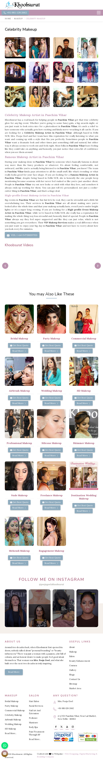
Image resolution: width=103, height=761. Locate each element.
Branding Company (45, 756)
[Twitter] (61, 726)
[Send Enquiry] (4, 753)
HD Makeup (10, 728)
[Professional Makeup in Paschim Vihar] (19, 423)
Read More (18, 350)
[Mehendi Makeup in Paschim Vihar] (19, 531)
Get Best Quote (20, 345)
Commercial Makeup (15, 710)
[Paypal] (63, 737)
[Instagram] (72, 726)
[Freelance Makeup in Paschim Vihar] (51, 475)
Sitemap (73, 684)
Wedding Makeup (13, 724)
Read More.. (10, 733)
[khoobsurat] (27, 5)
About (72, 647)
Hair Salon (34, 701)
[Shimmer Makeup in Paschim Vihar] (83, 423)
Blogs (71, 674)
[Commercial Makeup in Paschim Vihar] (83, 319)
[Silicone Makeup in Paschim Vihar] (51, 423)
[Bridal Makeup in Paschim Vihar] (19, 319)
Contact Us (74, 679)
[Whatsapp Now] (4, 745)
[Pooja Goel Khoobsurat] (16, 608)
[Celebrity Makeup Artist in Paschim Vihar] (87, 47)
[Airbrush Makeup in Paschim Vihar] (19, 371)
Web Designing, (72, 754)
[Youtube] (67, 726)
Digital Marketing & (88, 754)
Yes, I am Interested (23, 235)
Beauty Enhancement (79, 661)
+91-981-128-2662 (16, 12)
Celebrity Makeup (13, 715)
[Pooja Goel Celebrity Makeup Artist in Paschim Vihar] (63, 47)
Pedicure (33, 718)
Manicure (33, 722)
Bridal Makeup (12, 701)
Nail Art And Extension (35, 712)
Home (8, 18)
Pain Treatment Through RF (36, 733)
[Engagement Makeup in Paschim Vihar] (51, 531)
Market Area (75, 688)
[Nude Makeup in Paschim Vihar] (19, 475)
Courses (73, 665)
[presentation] (5, 266)
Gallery (72, 670)
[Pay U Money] (87, 737)
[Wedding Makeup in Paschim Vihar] (51, 371)
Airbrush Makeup (13, 719)
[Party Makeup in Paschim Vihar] (51, 319)
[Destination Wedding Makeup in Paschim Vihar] (83, 475)
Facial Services (36, 706)
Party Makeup (11, 706)
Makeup (18, 18)
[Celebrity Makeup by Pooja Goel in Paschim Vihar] (39, 47)
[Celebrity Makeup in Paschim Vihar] (15, 47)
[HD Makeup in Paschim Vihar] (83, 371)
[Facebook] (56, 726)
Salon (72, 656)
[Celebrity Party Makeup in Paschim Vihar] (15, 96)
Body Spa (33, 727)
